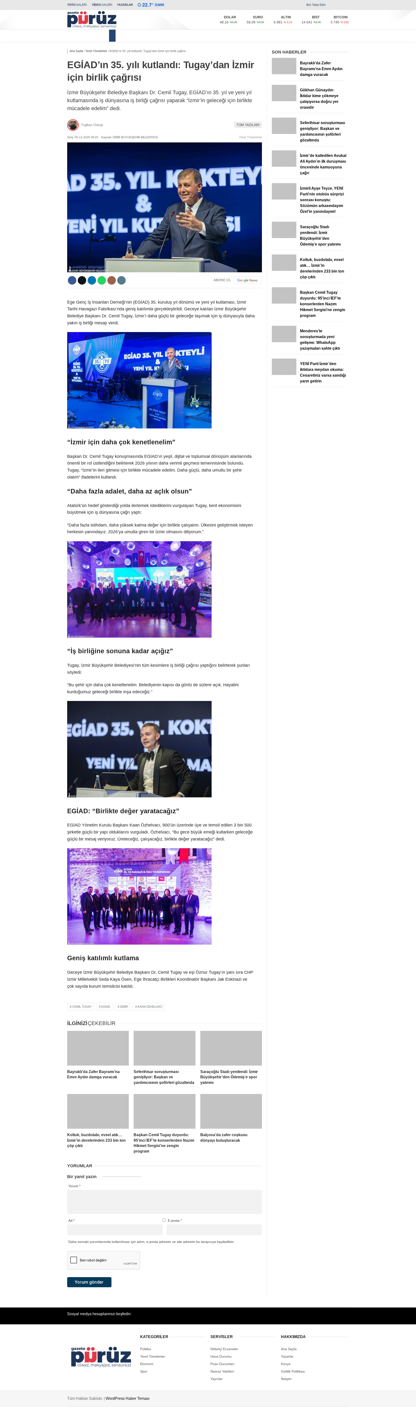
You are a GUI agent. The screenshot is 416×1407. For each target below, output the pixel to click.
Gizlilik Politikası (293, 1371)
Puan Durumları (222, 1364)
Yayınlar (216, 1379)
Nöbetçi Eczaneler (224, 1349)
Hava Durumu (221, 1356)
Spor (270, 35)
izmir (124, 1006)
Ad (71, 1220)
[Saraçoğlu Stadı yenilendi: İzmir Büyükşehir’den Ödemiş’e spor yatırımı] (231, 1048)
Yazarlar (287, 1356)
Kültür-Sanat (247, 35)
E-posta (175, 1220)
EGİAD (105, 1006)
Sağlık (224, 35)
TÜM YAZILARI (248, 125)
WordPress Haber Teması (128, 1398)
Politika (205, 35)
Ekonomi (184, 35)
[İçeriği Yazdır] (121, 280)
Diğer (285, 35)
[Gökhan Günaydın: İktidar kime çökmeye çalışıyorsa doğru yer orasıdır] (284, 100)
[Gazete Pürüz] (92, 27)
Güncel (163, 35)
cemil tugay (81, 1006)
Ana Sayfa (289, 1349)
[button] (113, 36)
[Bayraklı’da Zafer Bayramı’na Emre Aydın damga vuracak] (98, 1048)
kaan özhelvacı (150, 1006)
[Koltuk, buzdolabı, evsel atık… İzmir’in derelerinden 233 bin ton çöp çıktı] (98, 1111)
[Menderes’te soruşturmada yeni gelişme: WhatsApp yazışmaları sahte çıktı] (284, 341)
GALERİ (77, 5)
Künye (286, 1364)
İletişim (286, 1379)
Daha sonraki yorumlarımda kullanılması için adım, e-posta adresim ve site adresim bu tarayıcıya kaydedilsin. (151, 1242)
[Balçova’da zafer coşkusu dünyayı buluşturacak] (231, 1111)
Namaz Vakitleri (222, 1371)
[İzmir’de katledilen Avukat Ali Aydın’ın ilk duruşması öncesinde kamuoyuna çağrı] (284, 165)
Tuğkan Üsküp (92, 125)
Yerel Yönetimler (135, 35)
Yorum (74, 1186)
